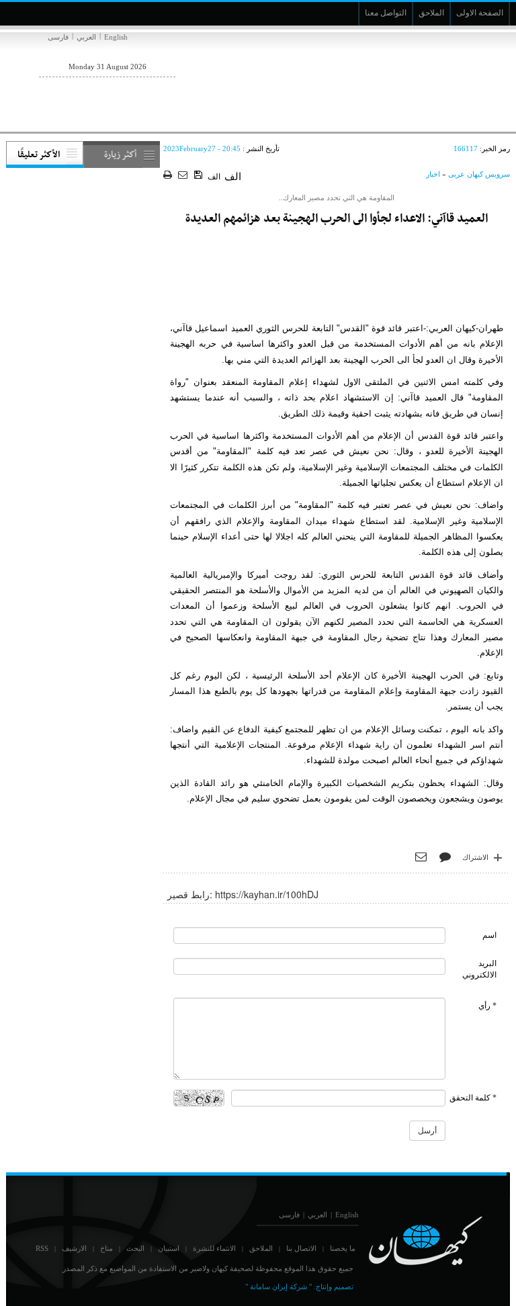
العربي (86, 37)
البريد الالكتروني (479, 969)
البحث (135, 1248)
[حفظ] (199, 175)
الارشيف (74, 1248)
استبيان (168, 1248)
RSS (42, 1248)
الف (214, 176)
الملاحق (261, 1248)
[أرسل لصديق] (184, 175)
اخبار (433, 174)
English (116, 37)
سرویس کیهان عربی (479, 174)
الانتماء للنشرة (214, 1248)
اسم (489, 935)
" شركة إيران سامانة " (278, 1286)
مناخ (106, 1248)
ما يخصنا (342, 1248)
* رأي (487, 1005)
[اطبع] (169, 175)
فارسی (58, 37)
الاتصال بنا (301, 1248)
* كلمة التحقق (473, 1097)
